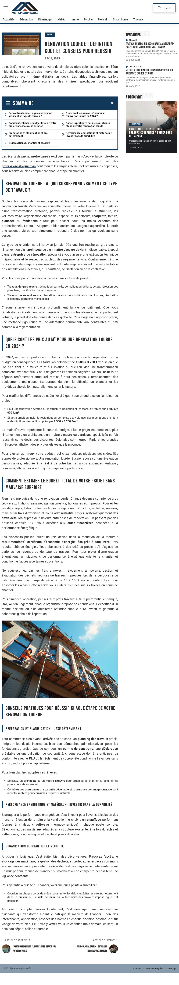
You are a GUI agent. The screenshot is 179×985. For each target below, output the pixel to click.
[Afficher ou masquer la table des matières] (74, 103)
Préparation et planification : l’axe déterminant (28, 134)
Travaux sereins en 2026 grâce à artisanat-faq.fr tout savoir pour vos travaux (150, 45)
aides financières (92, 76)
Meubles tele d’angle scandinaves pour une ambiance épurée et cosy (150, 72)
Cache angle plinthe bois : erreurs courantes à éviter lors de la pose (150, 132)
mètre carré (39, 156)
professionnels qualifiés (19, 166)
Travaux (133, 40)
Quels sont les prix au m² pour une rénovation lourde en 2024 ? (85, 114)
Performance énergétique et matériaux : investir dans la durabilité (89, 134)
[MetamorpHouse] (25, 8)
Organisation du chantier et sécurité (29, 143)
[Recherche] (159, 8)
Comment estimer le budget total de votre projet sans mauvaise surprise (32, 124)
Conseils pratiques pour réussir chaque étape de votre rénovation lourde (88, 124)
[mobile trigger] (6, 8)
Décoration (135, 67)
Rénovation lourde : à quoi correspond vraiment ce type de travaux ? (30, 114)
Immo (49, 34)
